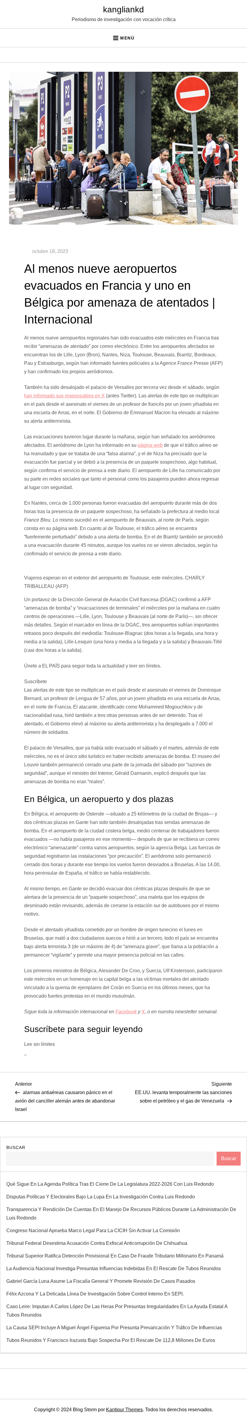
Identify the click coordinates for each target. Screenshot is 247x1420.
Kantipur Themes (124, 1409)
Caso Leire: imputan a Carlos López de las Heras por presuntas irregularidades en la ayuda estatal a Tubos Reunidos (116, 1310)
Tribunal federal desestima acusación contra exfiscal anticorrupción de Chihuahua (96, 1243)
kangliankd (123, 9)
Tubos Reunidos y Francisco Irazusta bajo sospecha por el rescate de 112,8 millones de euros (110, 1340)
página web (150, 445)
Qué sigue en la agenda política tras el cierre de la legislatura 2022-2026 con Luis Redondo (110, 1184)
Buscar (15, 1147)
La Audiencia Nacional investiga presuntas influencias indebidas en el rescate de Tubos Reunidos (113, 1268)
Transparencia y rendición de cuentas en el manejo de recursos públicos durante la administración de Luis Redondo (121, 1213)
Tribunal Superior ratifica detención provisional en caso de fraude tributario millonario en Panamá (115, 1255)
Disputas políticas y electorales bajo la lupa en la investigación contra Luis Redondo (100, 1196)
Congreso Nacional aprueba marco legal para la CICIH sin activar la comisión (93, 1230)
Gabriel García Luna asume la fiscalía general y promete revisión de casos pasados (100, 1281)
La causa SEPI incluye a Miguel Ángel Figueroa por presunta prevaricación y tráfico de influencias (114, 1327)
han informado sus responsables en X (64, 395)
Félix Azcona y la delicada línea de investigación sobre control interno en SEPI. (95, 1293)
